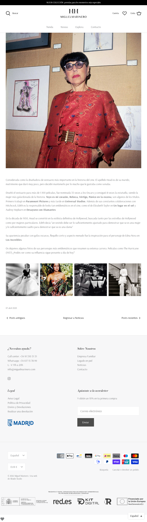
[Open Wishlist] (124, 13)
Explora (79, 27)
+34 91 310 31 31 (28, 356)
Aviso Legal (13, 398)
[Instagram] (9, 378)
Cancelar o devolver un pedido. (126, 469)
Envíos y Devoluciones (19, 407)
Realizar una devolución (20, 411)
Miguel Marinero (22, 476)
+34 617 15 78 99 (28, 360)
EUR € (14, 467)
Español (15, 455)
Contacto (96, 27)
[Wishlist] (2, 518)
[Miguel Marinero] (74, 13)
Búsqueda (104, 469)
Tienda (49, 27)
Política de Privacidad (19, 403)
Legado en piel (84, 360)
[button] (136, 516)
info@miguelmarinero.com (21, 369)
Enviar (85, 422)
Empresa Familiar (86, 356)
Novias (64, 27)
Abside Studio (16, 478)
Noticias (81, 365)
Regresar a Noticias (73, 318)
